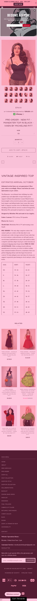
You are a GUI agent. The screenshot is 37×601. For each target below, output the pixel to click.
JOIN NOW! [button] (26, 25)
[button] (35, 10)
